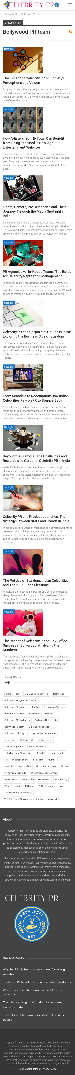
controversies (45, 739)
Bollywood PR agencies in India (20, 700)
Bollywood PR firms (14, 713)
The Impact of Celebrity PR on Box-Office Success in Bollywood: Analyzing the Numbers (35, 645)
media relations (20, 759)
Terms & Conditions (29, 1069)
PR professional (12, 786)
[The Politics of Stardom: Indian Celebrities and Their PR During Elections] (23, 562)
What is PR (53, 799)
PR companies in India (15, 772)
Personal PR (25, 766)
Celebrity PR (26, 739)
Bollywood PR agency (55, 706)
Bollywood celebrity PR (36, 693)
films (52, 753)
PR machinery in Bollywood (36, 779)
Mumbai (52, 759)
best (18, 693)
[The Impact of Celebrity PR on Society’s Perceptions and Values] (23, 60)
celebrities (9, 739)
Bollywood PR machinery (17, 720)
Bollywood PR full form (40, 713)
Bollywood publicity (14, 733)
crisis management (14, 746)
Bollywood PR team (14, 726)
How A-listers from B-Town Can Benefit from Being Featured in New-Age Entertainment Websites (33, 142)
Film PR (41, 753)
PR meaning (61, 779)
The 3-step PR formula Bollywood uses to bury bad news (37, 982)
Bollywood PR (60, 693)
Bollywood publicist (39, 726)
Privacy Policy (49, 1069)
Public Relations (46, 786)
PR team (29, 786)
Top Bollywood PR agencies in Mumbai (23, 799)
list (6, 759)
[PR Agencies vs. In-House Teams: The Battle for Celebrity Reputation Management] (23, 253)
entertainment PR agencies (18, 753)
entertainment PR (38, 746)
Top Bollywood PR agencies (18, 792)
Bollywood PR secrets (46, 720)
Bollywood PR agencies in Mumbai (21, 706)
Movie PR (38, 759)
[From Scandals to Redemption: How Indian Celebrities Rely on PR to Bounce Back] (23, 377)
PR (37, 766)
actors (7, 693)
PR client (65, 766)
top (61, 786)
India (62, 753)
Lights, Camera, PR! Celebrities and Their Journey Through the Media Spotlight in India (34, 211)
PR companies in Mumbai (44, 772)
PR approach (49, 766)
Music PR (9, 766)
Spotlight (8, 49)
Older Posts (13, 676)
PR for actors (11, 779)
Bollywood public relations (42, 733)
